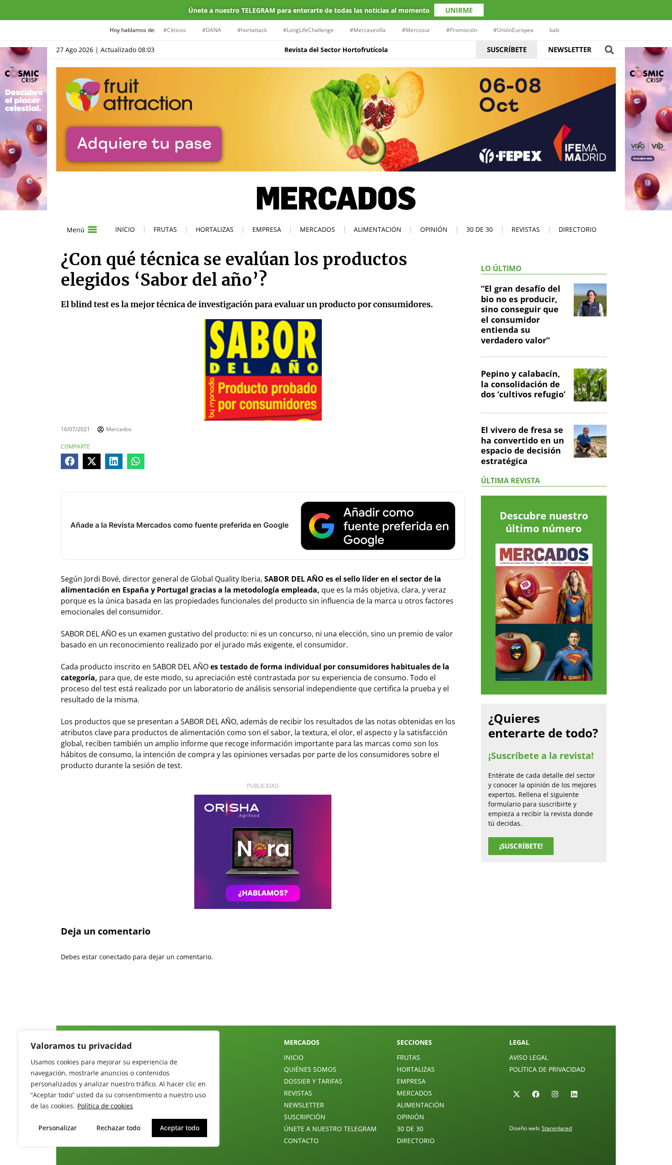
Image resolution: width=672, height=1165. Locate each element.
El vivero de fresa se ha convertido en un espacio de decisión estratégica (522, 445)
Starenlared (557, 1128)
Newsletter (304, 1105)
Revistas (526, 229)
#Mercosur (416, 30)
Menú (76, 229)
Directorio (578, 229)
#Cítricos (174, 30)
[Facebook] (535, 1094)
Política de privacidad (547, 1069)
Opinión (434, 229)
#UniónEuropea (513, 30)
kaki (554, 30)
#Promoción (461, 30)
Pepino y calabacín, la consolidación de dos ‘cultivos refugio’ (523, 384)
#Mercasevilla (368, 30)
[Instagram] (555, 1094)
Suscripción (304, 1116)
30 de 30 (479, 229)
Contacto (301, 1140)
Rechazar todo (118, 1127)
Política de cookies (105, 1105)
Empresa (266, 229)
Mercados (317, 229)
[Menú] (92, 229)
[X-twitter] (516, 1094)
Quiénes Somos (310, 1069)
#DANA (211, 30)
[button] (609, 49)
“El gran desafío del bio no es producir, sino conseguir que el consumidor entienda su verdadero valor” (520, 314)
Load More (336, 1004)
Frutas (165, 229)
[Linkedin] (574, 1094)
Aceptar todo (179, 1127)
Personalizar (57, 1127)
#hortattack (252, 30)
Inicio (125, 229)
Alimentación (377, 229)
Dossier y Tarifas (313, 1081)
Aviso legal (528, 1057)
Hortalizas (215, 229)
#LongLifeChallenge (308, 30)
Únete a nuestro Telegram (330, 1128)
